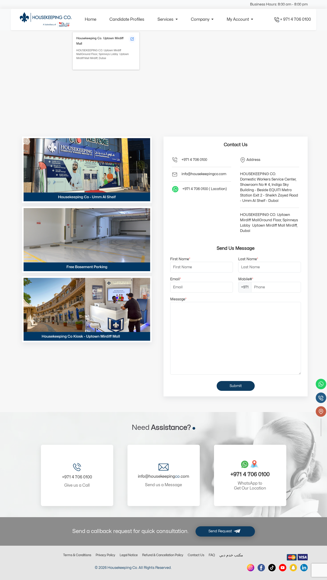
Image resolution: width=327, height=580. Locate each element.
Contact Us (196, 555)
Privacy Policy (105, 555)
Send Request (220, 531)
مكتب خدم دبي (231, 555)
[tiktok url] (272, 567)
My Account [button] (238, 19)
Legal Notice (129, 555)
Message (178, 299)
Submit (236, 386)
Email (175, 279)
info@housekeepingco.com (204, 174)
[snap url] (293, 567)
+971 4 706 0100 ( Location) (204, 189)
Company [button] (200, 19)
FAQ (212, 555)
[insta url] (250, 567)
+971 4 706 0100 (194, 160)
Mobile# (245, 279)
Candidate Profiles (126, 19)
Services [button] (165, 19)
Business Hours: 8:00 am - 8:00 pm (279, 4)
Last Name (248, 259)
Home (90, 19)
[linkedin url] (304, 567)
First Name (180, 259)
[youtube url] (282, 567)
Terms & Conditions (77, 555)
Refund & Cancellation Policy (162, 555)
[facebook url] (261, 567)
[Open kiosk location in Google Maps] (132, 39)
